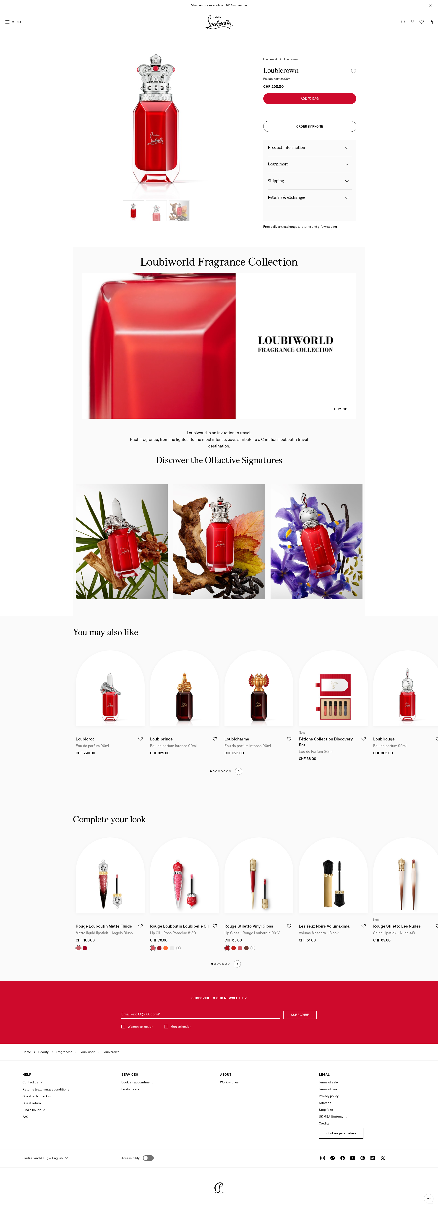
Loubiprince (161, 739)
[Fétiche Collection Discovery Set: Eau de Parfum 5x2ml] (333, 688)
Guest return (32, 1103)
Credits (324, 1123)
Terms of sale (328, 1082)
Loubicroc (85, 739)
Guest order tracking (37, 1096)
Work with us (229, 1082)
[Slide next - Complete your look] (237, 963)
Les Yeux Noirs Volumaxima (324, 926)
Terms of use (328, 1089)
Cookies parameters (341, 1133)
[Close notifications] (430, 5)
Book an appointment (137, 1082)
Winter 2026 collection (231, 5)
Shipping (276, 181)
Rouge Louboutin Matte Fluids (104, 926)
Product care (130, 1089)
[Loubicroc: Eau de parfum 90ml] (110, 688)
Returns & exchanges (286, 198)
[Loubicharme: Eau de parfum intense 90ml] (258, 688)
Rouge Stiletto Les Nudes (397, 926)
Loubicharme (236, 739)
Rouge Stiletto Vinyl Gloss (248, 926)
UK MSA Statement (333, 1116)
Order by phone (309, 126)
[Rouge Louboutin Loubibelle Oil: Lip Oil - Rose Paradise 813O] (184, 875)
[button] (428, 1198)
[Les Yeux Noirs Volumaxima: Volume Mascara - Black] (333, 875)
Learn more (278, 164)
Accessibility (130, 1158)
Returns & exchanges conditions (46, 1089)
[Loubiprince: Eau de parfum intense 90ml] (184, 688)
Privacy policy (329, 1096)
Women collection (140, 1026)
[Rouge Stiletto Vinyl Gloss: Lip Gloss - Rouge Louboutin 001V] (258, 875)
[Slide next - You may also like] (238, 771)
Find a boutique (34, 1110)
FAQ (25, 1117)
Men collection (181, 1026)
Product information (286, 148)
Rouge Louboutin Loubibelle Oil (179, 926)
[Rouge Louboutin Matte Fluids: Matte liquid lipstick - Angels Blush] (110, 875)
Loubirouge (384, 739)
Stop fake (326, 1109)
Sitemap (325, 1103)
